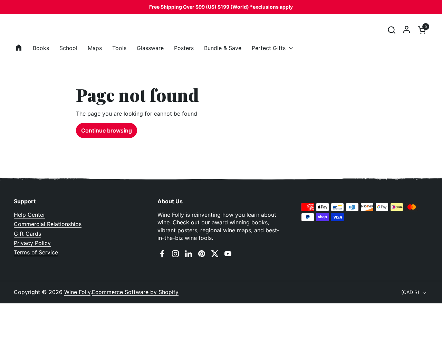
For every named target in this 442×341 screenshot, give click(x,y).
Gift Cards (27, 233)
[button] (391, 30)
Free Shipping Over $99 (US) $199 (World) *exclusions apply (221, 6)
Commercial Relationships (47, 224)
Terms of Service (36, 252)
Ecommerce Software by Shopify (135, 292)
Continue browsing (106, 130)
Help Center (29, 214)
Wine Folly (77, 292)
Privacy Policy (32, 243)
